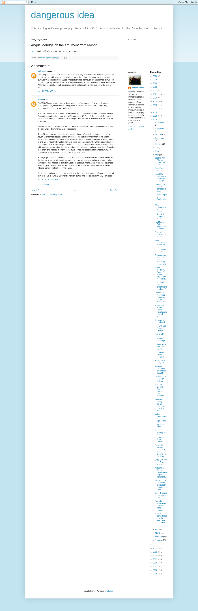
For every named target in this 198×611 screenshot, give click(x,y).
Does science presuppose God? (160, 234)
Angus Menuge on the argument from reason (161, 436)
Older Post (114, 190)
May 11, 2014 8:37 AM (47, 91)
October (158, 134)
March (158, 533)
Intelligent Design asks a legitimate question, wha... (160, 405)
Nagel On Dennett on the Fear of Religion (160, 177)
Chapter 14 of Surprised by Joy (160, 346)
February (159, 537)
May (157, 155)
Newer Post (36, 190)
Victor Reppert (137, 88)
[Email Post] (65, 58)
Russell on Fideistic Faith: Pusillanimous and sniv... (161, 311)
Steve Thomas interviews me (161, 495)
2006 (155, 570)
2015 (155, 116)
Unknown (42, 71)
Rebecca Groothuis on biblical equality (160, 369)
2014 (155, 119)
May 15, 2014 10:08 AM (48, 179)
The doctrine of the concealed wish (160, 187)
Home (75, 190)
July (157, 147)
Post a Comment (42, 185)
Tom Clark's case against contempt (160, 337)
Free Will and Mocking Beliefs (160, 328)
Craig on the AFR (160, 425)
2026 (155, 76)
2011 (155, 552)
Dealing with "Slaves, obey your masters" (160, 161)
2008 (155, 563)
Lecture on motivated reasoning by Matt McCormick (160, 297)
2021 (155, 94)
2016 (155, 112)
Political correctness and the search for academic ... (161, 519)
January (158, 540)
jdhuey (41, 99)
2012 (155, 548)
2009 (155, 559)
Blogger (110, 591)
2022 (155, 90)
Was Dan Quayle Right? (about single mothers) (159, 390)
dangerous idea (62, 15)
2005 (155, 574)
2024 (155, 83)
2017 (155, 109)
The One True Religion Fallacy (160, 378)
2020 (155, 98)
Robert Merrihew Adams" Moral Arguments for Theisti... (161, 273)
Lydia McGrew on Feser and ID (161, 462)
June (157, 151)
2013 (155, 545)
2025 (155, 80)
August (158, 144)
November (159, 129)
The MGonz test (159, 169)
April (157, 529)
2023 (155, 87)
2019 (155, 101)
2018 (155, 105)
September (159, 138)
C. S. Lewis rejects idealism (159, 354)
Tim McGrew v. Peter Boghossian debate (161, 225)
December (159, 123)
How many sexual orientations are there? (161, 285)
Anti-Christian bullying (160, 361)
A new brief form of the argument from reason (160, 505)
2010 (155, 555)
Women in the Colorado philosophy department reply (161, 485)
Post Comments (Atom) (52, 195)
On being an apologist (160, 321)
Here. (33, 51)
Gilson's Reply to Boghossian (161, 198)
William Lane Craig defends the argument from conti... (161, 472)
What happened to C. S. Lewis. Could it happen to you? (160, 211)
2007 (155, 566)
